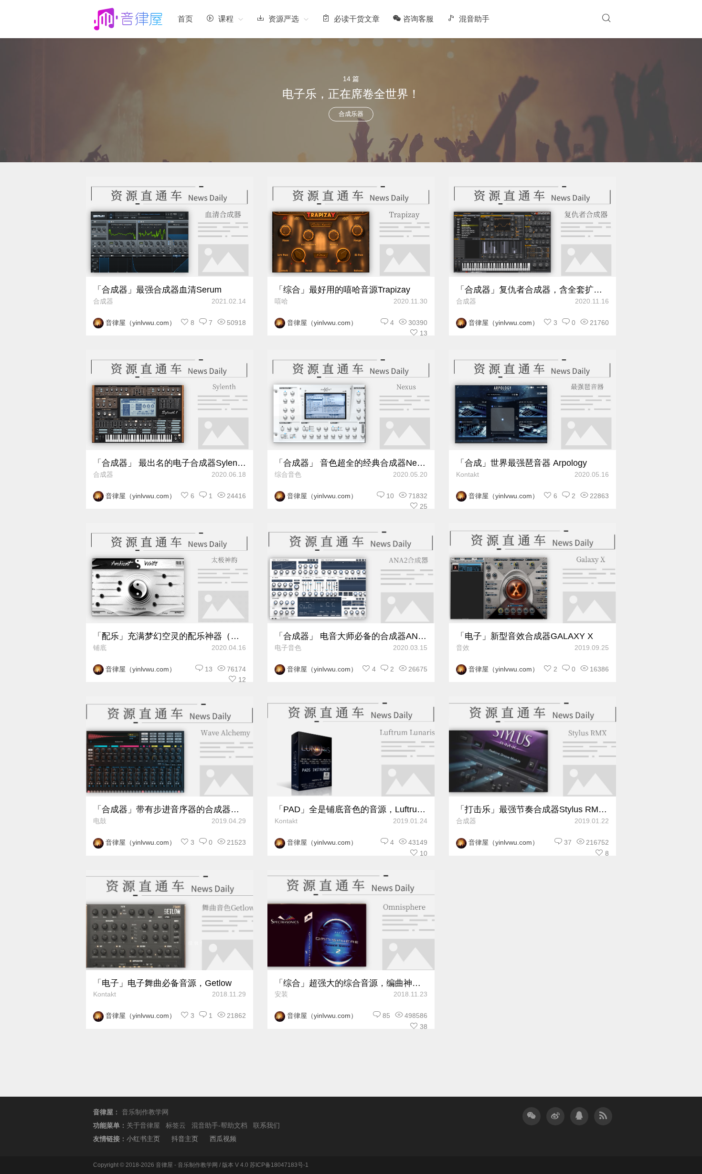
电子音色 (288, 647)
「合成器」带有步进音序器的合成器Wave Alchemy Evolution (169, 809)
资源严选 (282, 19)
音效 (462, 647)
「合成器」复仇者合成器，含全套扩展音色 (532, 289)
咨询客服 (418, 19)
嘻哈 (281, 301)
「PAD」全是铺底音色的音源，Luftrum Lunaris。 (351, 809)
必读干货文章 (356, 19)
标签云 (176, 1125)
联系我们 (266, 1125)
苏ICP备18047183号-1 (279, 1165)
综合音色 (288, 474)
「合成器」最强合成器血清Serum (157, 289)
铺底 (99, 647)
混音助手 (473, 19)
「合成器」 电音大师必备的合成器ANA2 (351, 636)
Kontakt (467, 474)
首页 (185, 19)
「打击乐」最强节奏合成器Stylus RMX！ (532, 809)
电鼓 (99, 821)
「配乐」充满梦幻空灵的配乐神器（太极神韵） (169, 636)
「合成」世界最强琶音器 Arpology (521, 463)
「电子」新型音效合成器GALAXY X (524, 636)
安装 (281, 994)
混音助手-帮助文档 (219, 1125)
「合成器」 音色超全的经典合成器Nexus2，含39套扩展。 (351, 463)
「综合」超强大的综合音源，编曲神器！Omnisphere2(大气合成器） (351, 983)
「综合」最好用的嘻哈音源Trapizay (342, 289)
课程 (225, 19)
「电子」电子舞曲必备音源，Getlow (162, 983)
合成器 (103, 301)
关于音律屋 (143, 1125)
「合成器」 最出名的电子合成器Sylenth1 (169, 463)
